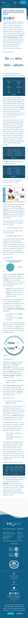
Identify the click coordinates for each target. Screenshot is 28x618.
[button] (15, 2)
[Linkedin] (10, 18)
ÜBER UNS (20, 529)
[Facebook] (4, 18)
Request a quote (23, 2)
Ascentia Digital (16, 597)
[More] (13, 18)
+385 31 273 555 (14, 584)
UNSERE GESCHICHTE (20, 533)
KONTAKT (19, 538)
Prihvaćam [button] (10, 613)
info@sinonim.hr (14, 590)
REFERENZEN (20, 536)
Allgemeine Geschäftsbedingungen (14, 596)
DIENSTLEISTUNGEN (9, 529)
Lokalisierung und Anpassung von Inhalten (7, 537)
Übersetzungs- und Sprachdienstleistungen (9, 533)
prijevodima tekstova (9, 48)
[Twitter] (7, 18)
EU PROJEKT (20, 540)
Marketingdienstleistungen (10, 541)
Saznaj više (19, 613)
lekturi (20, 48)
